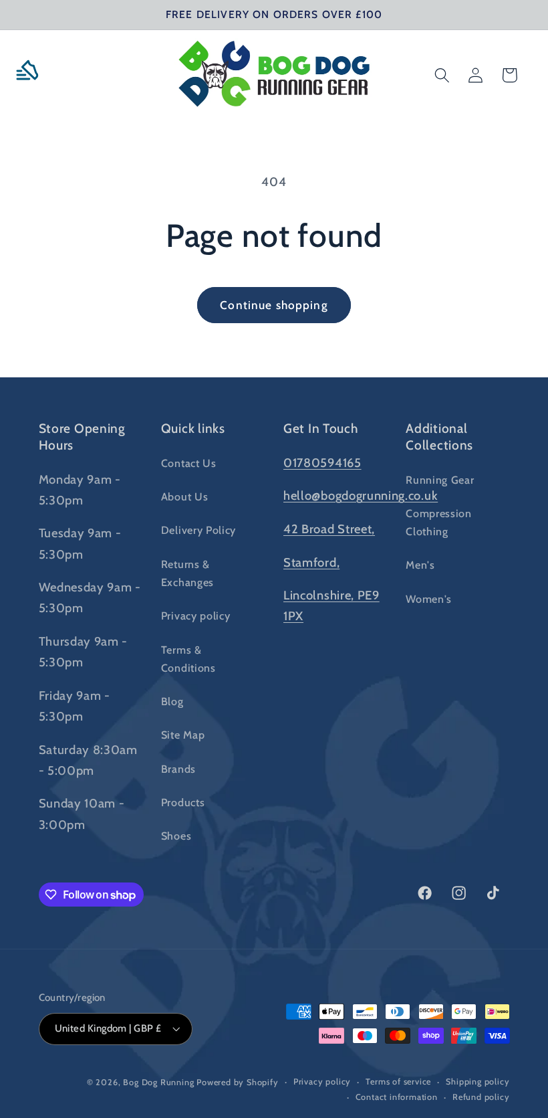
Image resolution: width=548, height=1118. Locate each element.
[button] (32, 75)
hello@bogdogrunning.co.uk (360, 495)
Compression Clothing (439, 522)
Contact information (397, 1097)
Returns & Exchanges (187, 573)
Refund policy (480, 1097)
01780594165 (322, 462)
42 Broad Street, (329, 529)
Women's (429, 598)
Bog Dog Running (158, 1082)
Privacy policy (196, 615)
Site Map (183, 734)
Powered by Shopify (237, 1082)
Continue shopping (274, 305)
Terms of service (398, 1082)
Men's (420, 564)
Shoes (176, 835)
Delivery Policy (198, 530)
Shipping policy (477, 1082)
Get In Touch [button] (320, 428)
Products (183, 802)
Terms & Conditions (188, 658)
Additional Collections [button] (439, 436)
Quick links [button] (193, 428)
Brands (178, 768)
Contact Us (189, 463)
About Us (185, 496)
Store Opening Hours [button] (82, 436)
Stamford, (311, 562)
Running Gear (440, 479)
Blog (172, 701)
